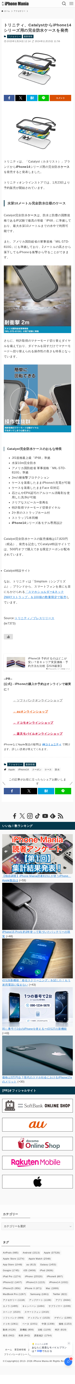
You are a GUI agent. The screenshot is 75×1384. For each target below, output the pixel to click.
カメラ (10, 1306)
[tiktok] (37, 816)
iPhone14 (23, 769)
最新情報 (28, 36)
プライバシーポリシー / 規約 (19, 1354)
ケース (48, 769)
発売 (8, 1335)
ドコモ (10, 1324)
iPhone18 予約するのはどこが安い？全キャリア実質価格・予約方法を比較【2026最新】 (48, 662)
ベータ (30, 1324)
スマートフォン (37, 1312)
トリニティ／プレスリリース (34, 618)
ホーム (8, 1349)
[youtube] (45, 816)
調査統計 (43, 1335)
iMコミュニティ (51, 744)
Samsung (39, 1294)
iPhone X (33, 1288)
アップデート (40, 1300)
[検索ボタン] (64, 3)
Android (31, 1252)
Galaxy (48, 1264)
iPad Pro (12, 1276)
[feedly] (53, 816)
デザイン (63, 1318)
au (31, 1264)
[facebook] (14, 816)
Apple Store (13, 1259)
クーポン (37, 769)
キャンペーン (33, 1306)
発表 (24, 1335)
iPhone (33, 1276)
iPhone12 (12, 1282)
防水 (57, 769)
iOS (29, 1270)
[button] (9, 98)
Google (11, 1270)
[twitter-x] (22, 816)
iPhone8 (55, 1276)
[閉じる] (69, 1343)
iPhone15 (11, 1288)
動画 (9, 1329)
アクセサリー (14, 36)
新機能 (27, 1329)
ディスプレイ (39, 1318)
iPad (46, 1270)
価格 (65, 1324)
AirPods (11, 1252)
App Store (12, 1264)
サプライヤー (60, 1306)
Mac (52, 1288)
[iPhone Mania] (15, 3)
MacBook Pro (14, 1294)
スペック (11, 1312)
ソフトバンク (13, 1318)
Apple (11, 769)
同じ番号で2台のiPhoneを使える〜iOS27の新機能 (34, 1028)
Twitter (60, 1294)
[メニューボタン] (71, 3)
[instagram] (30, 816)
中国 (48, 1324)
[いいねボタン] (8, 636)
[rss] (60, 816)
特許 (60, 1329)
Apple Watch (40, 1259)
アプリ (63, 1300)
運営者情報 (20, 1349)
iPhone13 (35, 1282)
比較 (44, 1329)
